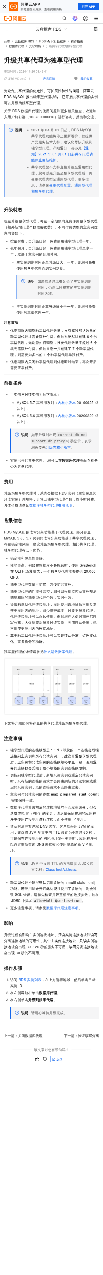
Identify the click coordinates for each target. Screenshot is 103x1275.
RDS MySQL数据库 (52, 41)
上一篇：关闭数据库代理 (23, 1035)
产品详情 (49, 78)
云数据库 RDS (24, 41)
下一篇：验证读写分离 (81, 1035)
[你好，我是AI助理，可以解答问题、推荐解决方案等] (75, 18)
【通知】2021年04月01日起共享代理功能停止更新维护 (62, 153)
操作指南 (77, 41)
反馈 (59, 1059)
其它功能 (35, 46)
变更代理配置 (60, 185)
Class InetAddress (61, 869)
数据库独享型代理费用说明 (50, 505)
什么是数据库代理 (58, 651)
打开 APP (88, 6)
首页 (7, 41)
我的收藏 (86, 78)
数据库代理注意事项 (62, 907)
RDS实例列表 (30, 979)
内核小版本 (67, 402)
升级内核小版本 (58, 447)
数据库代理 (16, 46)
